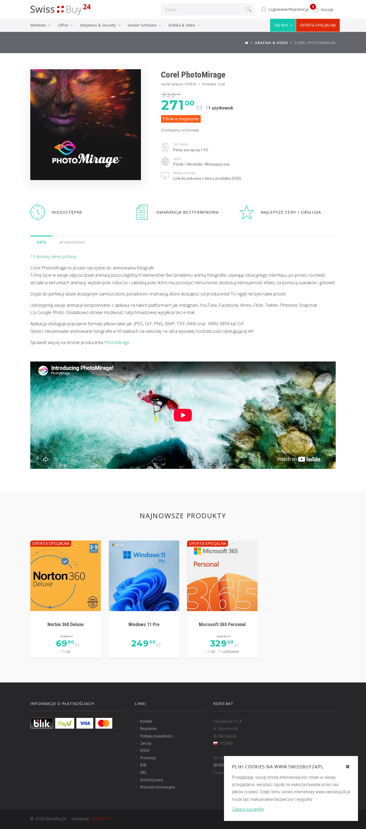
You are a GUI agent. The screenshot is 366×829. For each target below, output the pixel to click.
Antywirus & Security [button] (98, 25)
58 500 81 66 (223, 765)
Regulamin (148, 728)
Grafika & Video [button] (182, 25)
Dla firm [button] (281, 25)
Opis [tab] (41, 242)
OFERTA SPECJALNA (318, 25)
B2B (143, 765)
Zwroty (145, 743)
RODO (145, 750)
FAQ (143, 772)
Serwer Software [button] (143, 25)
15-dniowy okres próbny (53, 257)
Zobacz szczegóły (248, 809)
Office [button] (63, 25)
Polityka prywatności (156, 736)
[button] (323, 10)
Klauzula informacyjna (157, 787)
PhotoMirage (116, 342)
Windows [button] (38, 25)
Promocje (148, 757)
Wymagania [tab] (72, 242)
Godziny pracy (151, 779)
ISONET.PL (101, 818)
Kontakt (146, 721)
